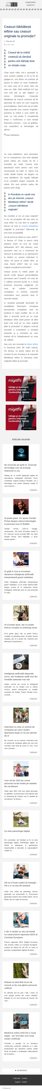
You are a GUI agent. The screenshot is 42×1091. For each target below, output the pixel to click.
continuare (33, 490)
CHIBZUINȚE (30, 2)
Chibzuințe (16, 1078)
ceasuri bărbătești (30, 226)
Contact (24, 1082)
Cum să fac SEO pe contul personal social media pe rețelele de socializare (20, 783)
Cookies (24, 1078)
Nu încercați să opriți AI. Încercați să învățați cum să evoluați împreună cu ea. (20, 468)
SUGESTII (30, 5)
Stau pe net (10, 41)
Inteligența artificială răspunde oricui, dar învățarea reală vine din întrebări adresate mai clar (21, 676)
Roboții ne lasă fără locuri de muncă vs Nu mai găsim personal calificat (20, 985)
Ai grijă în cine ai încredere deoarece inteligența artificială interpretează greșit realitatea (19, 574)
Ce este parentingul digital (17, 831)
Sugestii (17, 1082)
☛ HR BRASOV (21, 1070)
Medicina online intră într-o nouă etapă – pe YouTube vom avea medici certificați (20, 1036)
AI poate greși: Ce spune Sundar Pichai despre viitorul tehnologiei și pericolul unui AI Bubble (20, 521)
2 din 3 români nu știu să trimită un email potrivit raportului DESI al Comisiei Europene (21, 934)
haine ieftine (32, 344)
